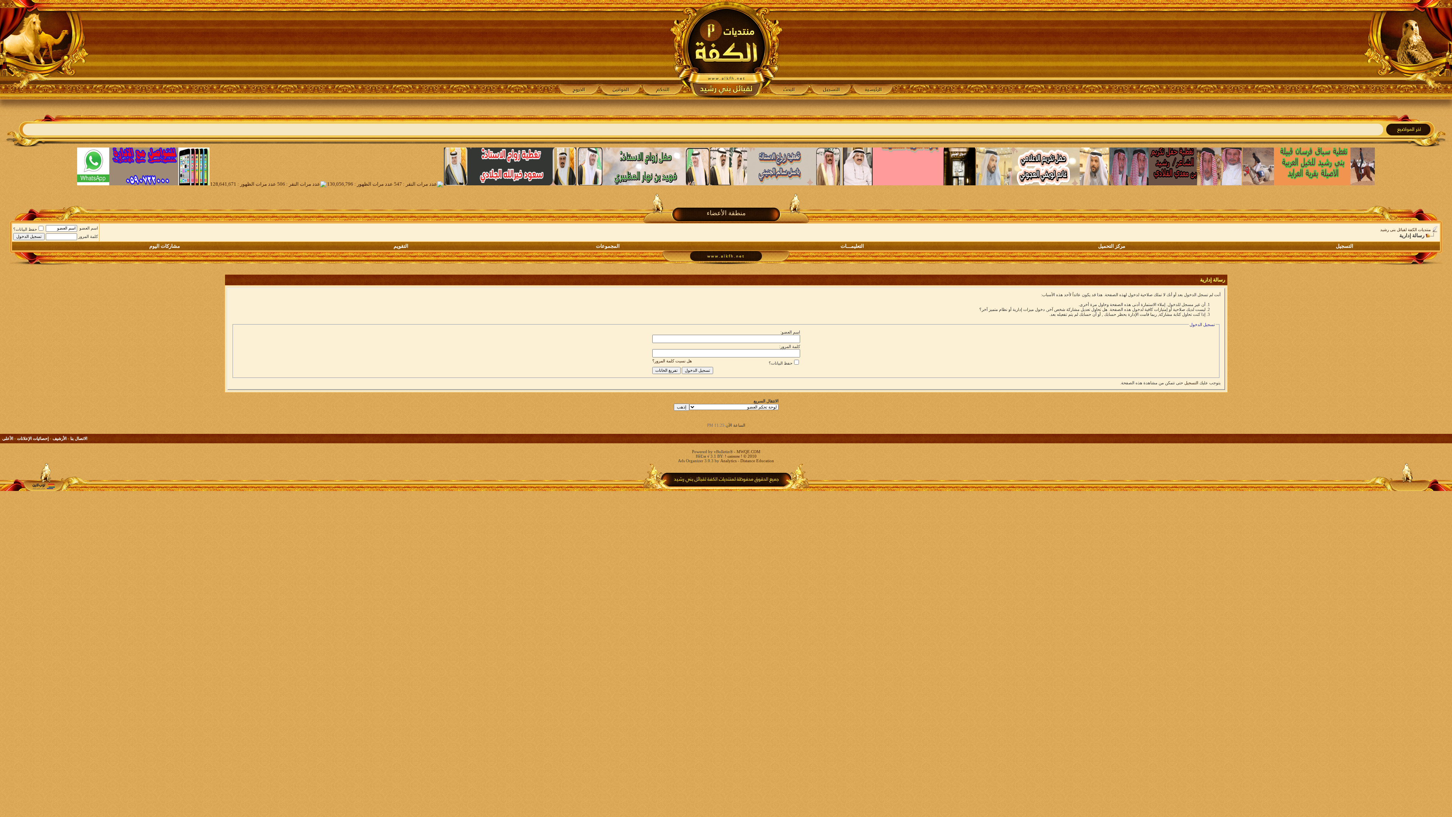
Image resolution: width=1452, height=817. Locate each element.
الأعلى (7, 438)
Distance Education (757, 460)
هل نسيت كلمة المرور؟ (672, 361)
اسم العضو (88, 228)
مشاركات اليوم (164, 246)
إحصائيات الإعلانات (33, 438)
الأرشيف (60, 438)
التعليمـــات (852, 246)
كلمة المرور (88, 236)
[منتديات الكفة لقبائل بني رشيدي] (726, 49)
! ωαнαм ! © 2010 (740, 456)
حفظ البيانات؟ (25, 229)
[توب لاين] (43, 486)
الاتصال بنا (78, 438)
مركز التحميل (1111, 246)
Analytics (728, 460)
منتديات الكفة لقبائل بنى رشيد (1405, 229)
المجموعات (608, 246)
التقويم (401, 246)
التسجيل (1344, 246)
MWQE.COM (748, 451)
